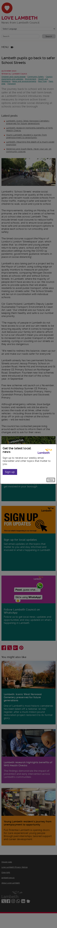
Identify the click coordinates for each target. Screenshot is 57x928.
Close (50, 480)
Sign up (10, 471)
